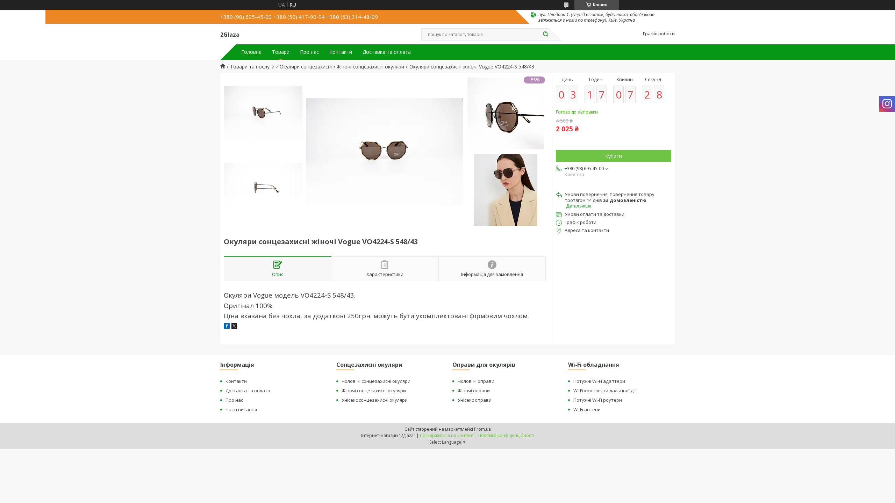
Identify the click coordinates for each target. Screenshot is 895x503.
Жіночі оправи (474, 390)
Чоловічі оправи (476, 381)
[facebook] (227, 326)
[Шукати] (545, 34)
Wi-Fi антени (587, 409)
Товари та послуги (252, 67)
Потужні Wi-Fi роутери (597, 400)
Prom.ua (482, 429)
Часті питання (241, 409)
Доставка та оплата (387, 52)
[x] (234, 326)
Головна (251, 52)
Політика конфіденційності (506, 435)
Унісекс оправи (475, 400)
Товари (280, 52)
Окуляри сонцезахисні (306, 67)
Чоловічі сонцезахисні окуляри (376, 381)
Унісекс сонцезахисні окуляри (375, 400)
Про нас (309, 52)
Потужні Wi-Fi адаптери (599, 381)
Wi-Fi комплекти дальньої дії (604, 390)
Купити (613, 156)
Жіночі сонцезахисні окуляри (370, 67)
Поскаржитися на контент (447, 435)
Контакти (340, 52)
